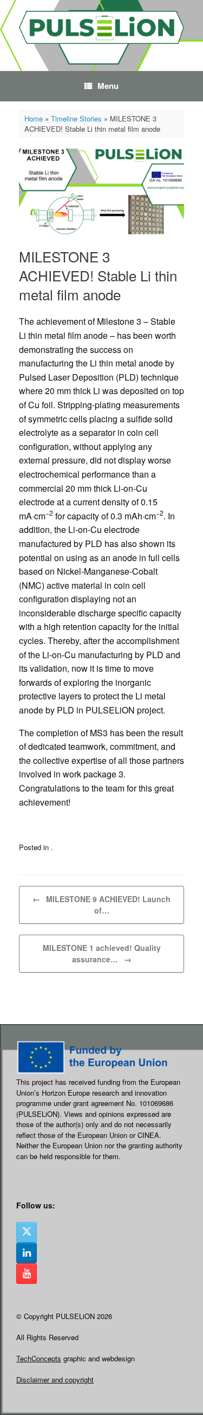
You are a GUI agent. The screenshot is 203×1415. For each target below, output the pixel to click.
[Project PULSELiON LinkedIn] (26, 1253)
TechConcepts (38, 1358)
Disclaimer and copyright (55, 1379)
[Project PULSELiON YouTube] (26, 1273)
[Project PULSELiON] (101, 27)
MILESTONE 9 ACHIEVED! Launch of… (101, 904)
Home (33, 118)
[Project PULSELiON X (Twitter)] (26, 1232)
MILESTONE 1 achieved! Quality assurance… (102, 953)
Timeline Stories (76, 118)
